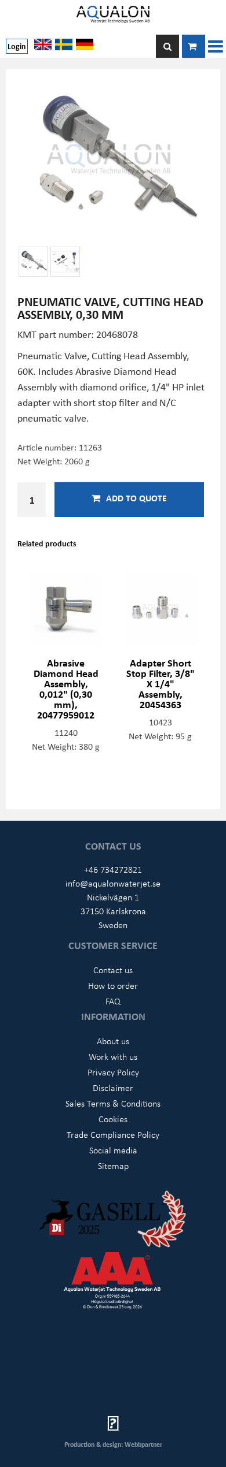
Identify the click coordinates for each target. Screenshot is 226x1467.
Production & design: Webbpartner (113, 1444)
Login (17, 45)
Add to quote (136, 498)
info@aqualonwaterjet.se (113, 883)
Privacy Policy (113, 1072)
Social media (113, 1150)
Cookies (113, 1118)
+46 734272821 (113, 869)
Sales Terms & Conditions (113, 1103)
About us (113, 1040)
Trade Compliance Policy (113, 1134)
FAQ (113, 1001)
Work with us (113, 1056)
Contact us (113, 969)
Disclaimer (113, 1087)
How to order (113, 985)
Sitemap (113, 1165)
